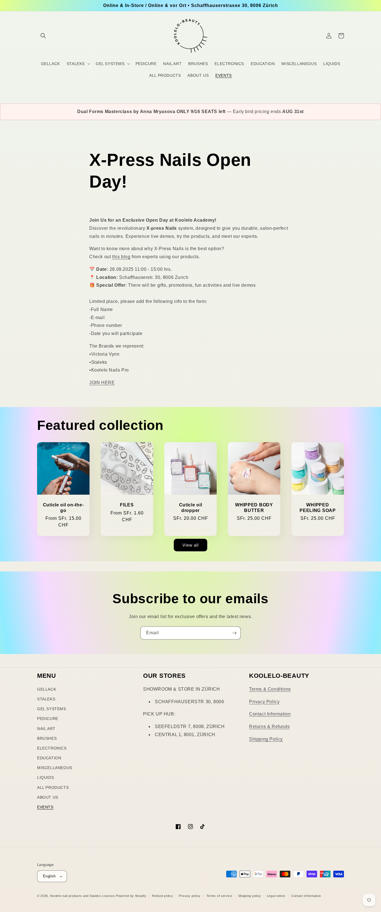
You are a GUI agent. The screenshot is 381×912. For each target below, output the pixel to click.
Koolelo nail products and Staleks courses (82, 895)
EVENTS (45, 807)
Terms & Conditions (270, 689)
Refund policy (162, 895)
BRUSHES (47, 738)
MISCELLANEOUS (54, 767)
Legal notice (276, 895)
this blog (121, 256)
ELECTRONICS (52, 748)
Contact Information (270, 714)
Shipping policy (249, 895)
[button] (43, 36)
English (49, 876)
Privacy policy (190, 895)
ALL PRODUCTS (53, 787)
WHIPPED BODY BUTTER (254, 507)
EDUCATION (49, 758)
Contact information (306, 895)
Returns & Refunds (269, 726)
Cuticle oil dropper (190, 507)
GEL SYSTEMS (51, 709)
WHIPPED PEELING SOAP (318, 507)
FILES (127, 504)
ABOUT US (47, 797)
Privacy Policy (264, 701)
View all (190, 545)
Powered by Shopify (131, 895)
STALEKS (46, 699)
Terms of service (219, 895)
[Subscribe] (234, 633)
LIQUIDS (45, 777)
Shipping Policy (266, 739)
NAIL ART (46, 728)
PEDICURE (47, 718)
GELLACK (46, 689)
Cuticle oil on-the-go (63, 507)
